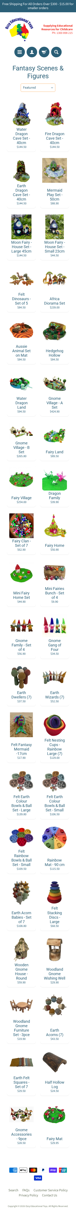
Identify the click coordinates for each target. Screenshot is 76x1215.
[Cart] (44, 52)
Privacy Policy (28, 1195)
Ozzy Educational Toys (37, 1206)
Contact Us (49, 1195)
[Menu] (19, 52)
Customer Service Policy (51, 1190)
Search (13, 1190)
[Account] (32, 52)
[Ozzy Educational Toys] (19, 29)
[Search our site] (56, 52)
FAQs (26, 1190)
